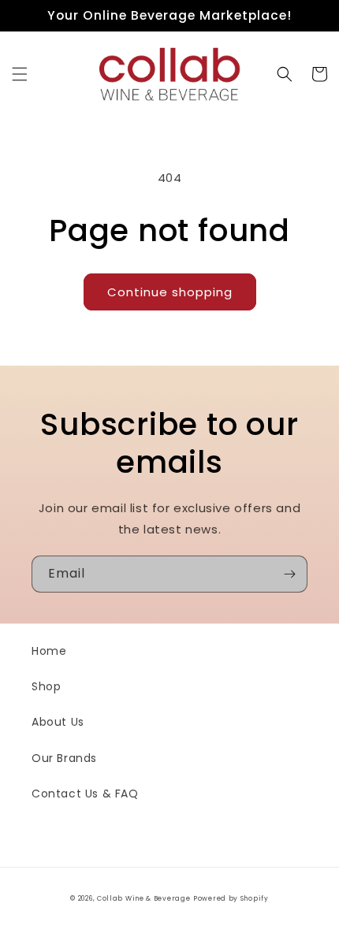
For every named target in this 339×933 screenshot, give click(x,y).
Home (49, 651)
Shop (46, 686)
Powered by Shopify (231, 898)
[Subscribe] (289, 574)
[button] (19, 74)
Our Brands (64, 758)
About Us (58, 722)
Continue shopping (170, 292)
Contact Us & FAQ (85, 793)
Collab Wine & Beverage (143, 898)
